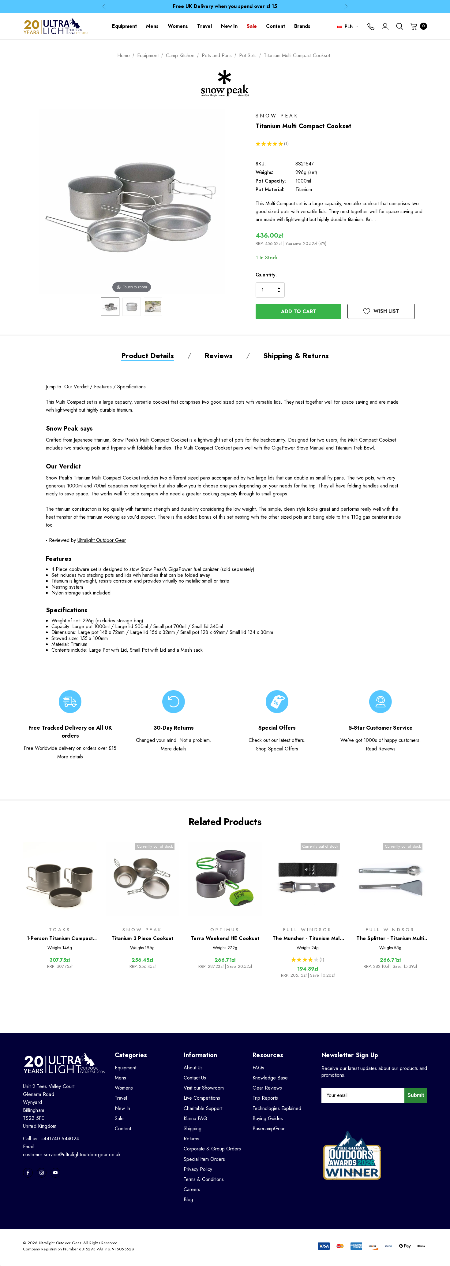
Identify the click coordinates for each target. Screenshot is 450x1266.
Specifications (131, 386)
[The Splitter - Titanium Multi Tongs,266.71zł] (390, 879)
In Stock (267, 257)
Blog (188, 1199)
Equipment (125, 1067)
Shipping (192, 1128)
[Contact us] (371, 27)
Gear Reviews (267, 1087)
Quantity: (266, 274)
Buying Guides (268, 1118)
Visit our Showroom (204, 1087)
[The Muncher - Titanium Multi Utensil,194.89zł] (307, 879)
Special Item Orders (204, 1159)
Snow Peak (57, 477)
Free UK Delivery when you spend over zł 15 (225, 6)
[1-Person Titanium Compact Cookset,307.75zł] (59, 879)
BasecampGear (269, 1128)
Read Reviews (381, 748)
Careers (192, 1189)
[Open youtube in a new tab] (55, 1173)
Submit (415, 1095)
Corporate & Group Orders (212, 1148)
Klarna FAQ (195, 1118)
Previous (104, 6)
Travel (121, 1097)
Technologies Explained (277, 1108)
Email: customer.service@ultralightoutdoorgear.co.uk (72, 1150)
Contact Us (195, 1077)
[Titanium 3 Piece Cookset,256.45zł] (142, 879)
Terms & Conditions (204, 1179)
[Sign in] (385, 27)
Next (346, 6)
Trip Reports (265, 1097)
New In (122, 1108)
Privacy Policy (198, 1169)
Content (123, 1128)
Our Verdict (76, 386)
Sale (119, 1118)
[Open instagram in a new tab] (42, 1173)
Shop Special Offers (277, 748)
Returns (191, 1138)
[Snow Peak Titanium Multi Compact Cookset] (110, 307)
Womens (124, 1087)
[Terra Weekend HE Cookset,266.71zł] (225, 879)
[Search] (399, 26)
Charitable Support (203, 1108)
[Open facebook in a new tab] (28, 1173)
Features (103, 386)
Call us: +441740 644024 (51, 1138)
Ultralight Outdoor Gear (101, 540)
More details (70, 756)
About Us (193, 1067)
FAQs (258, 1067)
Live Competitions (202, 1097)
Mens (120, 1077)
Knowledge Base (270, 1077)
